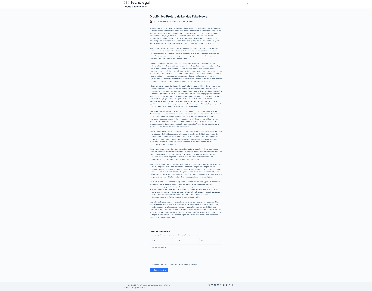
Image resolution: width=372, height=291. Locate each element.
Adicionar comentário (159, 247)
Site (202, 240)
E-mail (178, 240)
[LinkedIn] (223, 285)
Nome (153, 240)
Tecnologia (190, 21)
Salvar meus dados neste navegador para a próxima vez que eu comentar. (174, 264)
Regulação (182, 21)
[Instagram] (215, 285)
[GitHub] (229, 285)
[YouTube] (226, 285)
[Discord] (221, 285)
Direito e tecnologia (135, 6)
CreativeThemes (164, 285)
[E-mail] (218, 285)
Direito (176, 21)
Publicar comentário (159, 270)
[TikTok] (232, 285)
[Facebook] (209, 285)
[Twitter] (212, 285)
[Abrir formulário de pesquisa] (247, 4)
